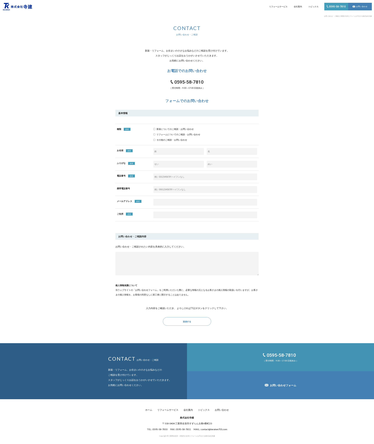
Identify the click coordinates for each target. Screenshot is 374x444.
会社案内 (298, 6)
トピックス (313, 6)
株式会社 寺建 (17, 6)
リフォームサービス (278, 6)
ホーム (148, 409)
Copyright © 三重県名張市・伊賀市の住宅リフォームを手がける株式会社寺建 (187, 436)
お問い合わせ (222, 409)
